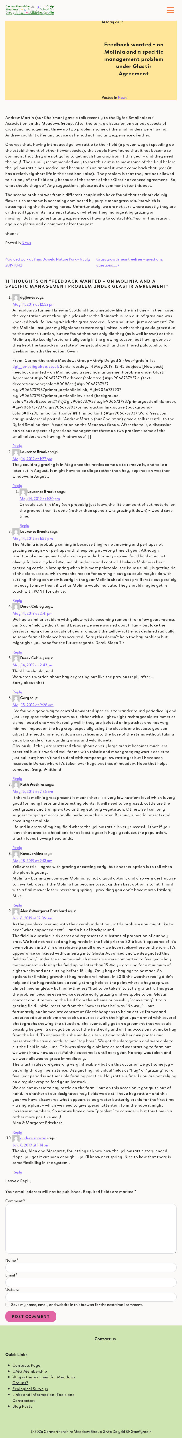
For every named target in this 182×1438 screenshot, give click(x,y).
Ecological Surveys (30, 1388)
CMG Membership (29, 1371)
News (122, 97)
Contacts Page (26, 1365)
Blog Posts (22, 1406)
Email (11, 1275)
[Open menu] (170, 10)
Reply (17, 446)
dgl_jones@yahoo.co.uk (35, 366)
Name (11, 1260)
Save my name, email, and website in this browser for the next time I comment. (77, 1304)
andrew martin (33, 1138)
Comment (15, 1201)
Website (12, 1290)
